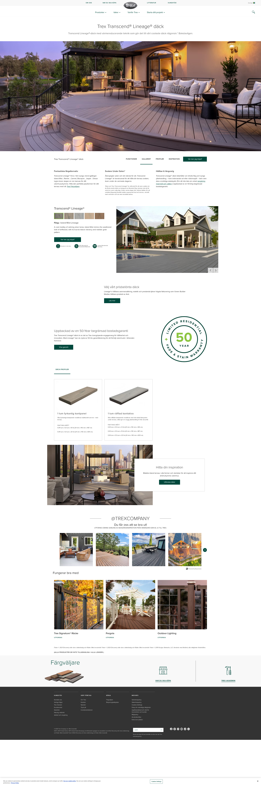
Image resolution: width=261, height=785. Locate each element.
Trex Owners (58, 705)
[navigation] (130, 3)
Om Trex (83, 700)
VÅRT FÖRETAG (86, 695)
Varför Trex (133, 12)
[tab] (62, 370)
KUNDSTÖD (172, 3)
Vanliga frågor (58, 702)
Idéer (116, 12)
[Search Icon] (253, 12)
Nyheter (83, 705)
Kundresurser (58, 707)
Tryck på (83, 707)
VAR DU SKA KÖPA (109, 3)
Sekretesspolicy (136, 700)
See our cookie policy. (69, 781)
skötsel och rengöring (60, 715)
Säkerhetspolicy (137, 702)
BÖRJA (108, 695)
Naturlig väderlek (59, 712)
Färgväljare (109, 700)
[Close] (257, 781)
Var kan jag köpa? (195, 159)
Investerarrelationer (87, 710)
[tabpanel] (130, 408)
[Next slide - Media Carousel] (205, 550)
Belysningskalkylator (112, 702)
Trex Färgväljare (73, 186)
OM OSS (89, 3)
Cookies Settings (156, 781)
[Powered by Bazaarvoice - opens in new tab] (193, 569)
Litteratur (151, 3)
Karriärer (83, 702)
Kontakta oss (58, 700)
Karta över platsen (137, 720)
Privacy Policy (15, 783)
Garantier (57, 710)
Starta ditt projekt (155, 12)
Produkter (99, 12)
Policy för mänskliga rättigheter (141, 707)
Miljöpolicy (135, 714)
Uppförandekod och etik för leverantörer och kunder (140, 711)
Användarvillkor (136, 717)
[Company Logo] (130, 5)
